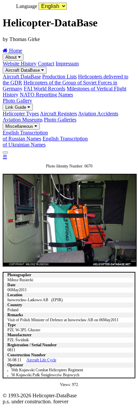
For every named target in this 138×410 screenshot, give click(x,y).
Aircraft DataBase (23, 70)
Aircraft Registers (58, 113)
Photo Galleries (60, 119)
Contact (46, 63)
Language (26, 6)
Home (15, 50)
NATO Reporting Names (46, 94)
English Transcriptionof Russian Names (25, 135)
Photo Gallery (17, 100)
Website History (20, 63)
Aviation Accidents (98, 113)
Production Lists (59, 76)
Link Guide (16, 107)
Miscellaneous (19, 126)
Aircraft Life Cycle (41, 360)
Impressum (67, 63)
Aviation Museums (23, 119)
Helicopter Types (21, 113)
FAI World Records (44, 88)
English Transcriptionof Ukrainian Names (45, 141)
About (11, 57)
